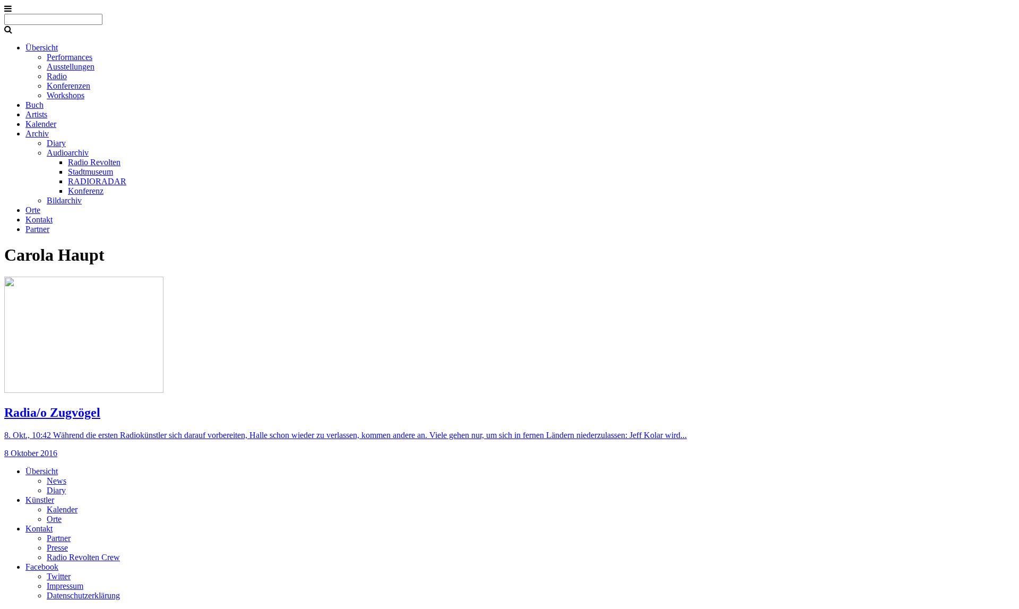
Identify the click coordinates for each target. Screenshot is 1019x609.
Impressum (65, 585)
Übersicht (41, 47)
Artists (36, 114)
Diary (56, 143)
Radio (57, 76)
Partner (37, 229)
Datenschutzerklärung (83, 595)
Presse (57, 547)
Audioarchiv (68, 152)
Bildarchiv (64, 200)
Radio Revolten (94, 162)
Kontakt (39, 219)
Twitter (59, 576)
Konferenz (85, 190)
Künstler (39, 499)
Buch (34, 104)
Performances (69, 57)
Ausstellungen (70, 66)
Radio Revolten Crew (83, 557)
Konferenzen (68, 85)
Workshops (65, 95)
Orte (32, 210)
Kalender (40, 123)
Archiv (37, 133)
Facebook (41, 566)
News (56, 480)
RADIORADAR (97, 181)
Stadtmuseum (90, 171)
